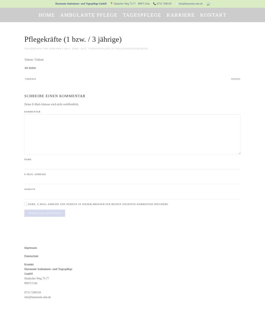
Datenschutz (31, 256)
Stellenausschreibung (131, 48)
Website (30, 189)
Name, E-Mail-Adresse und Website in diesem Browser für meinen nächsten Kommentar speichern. (98, 204)
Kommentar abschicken (44, 213)
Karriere (181, 15)
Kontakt (213, 15)
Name (28, 159)
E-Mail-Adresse (35, 174)
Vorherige (30, 79)
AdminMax (56, 48)
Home (47, 15)
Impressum (30, 247)
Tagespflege (142, 15)
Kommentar (32, 112)
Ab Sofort (30, 67)
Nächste (235, 79)
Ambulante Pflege (88, 15)
